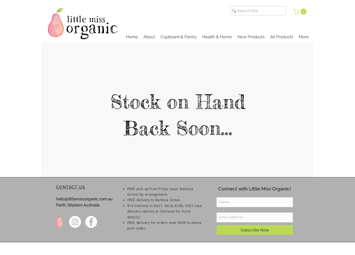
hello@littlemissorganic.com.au (84, 199)
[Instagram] (75, 222)
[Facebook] (91, 222)
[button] (300, 12)
